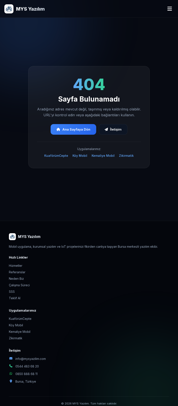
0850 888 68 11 (26, 374)
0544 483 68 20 (27, 366)
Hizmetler (15, 265)
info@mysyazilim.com (30, 359)
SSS (12, 291)
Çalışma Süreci (19, 285)
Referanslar (17, 272)
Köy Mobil (80, 155)
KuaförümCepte (56, 155)
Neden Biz (16, 278)
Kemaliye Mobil (103, 155)
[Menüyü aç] (170, 9)
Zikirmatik (126, 155)
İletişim (116, 129)
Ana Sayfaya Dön (76, 129)
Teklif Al (14, 298)
